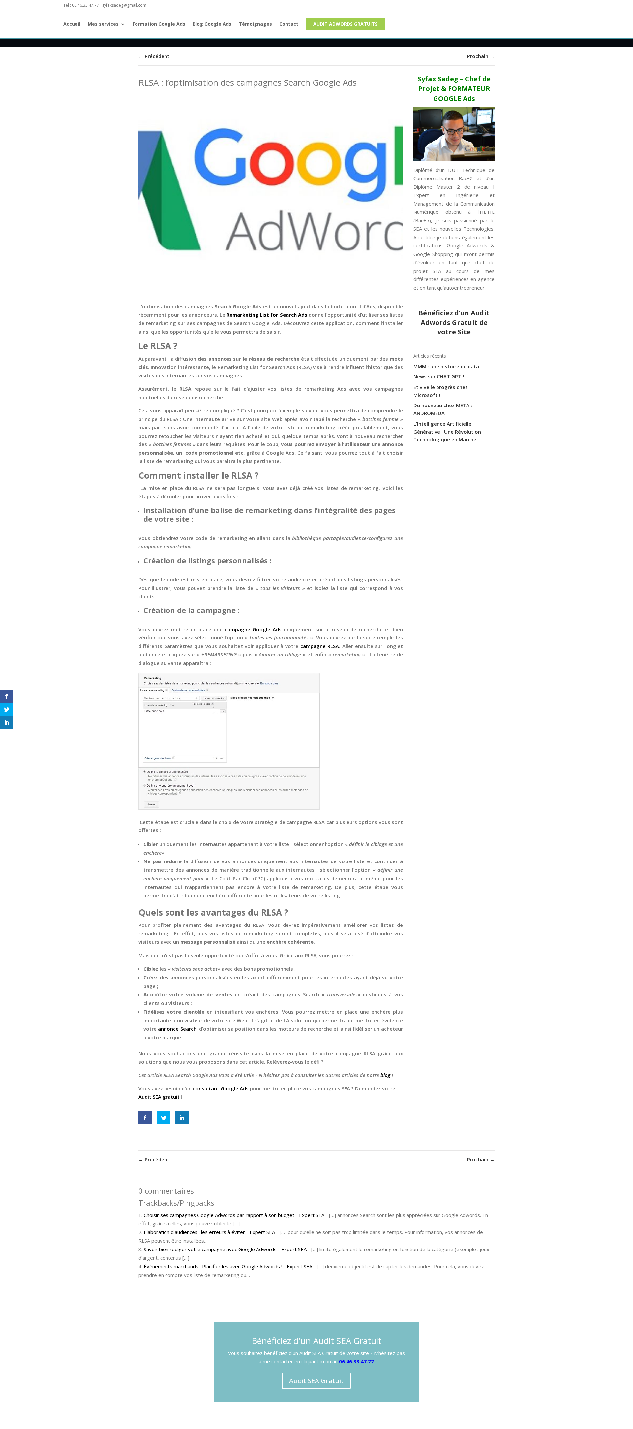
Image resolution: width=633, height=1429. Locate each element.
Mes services (103, 24)
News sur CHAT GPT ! (438, 376)
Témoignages (255, 24)
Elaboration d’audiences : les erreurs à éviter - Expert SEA (209, 1232)
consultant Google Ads (221, 1088)
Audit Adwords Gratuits (345, 24)
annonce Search (177, 1028)
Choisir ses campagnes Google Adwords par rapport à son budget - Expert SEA (234, 1215)
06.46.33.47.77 (356, 1361)
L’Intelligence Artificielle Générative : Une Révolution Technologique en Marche (447, 431)
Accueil (71, 24)
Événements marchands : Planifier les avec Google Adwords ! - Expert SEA (228, 1266)
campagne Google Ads (253, 629)
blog (385, 1075)
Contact (288, 24)
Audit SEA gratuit (159, 1096)
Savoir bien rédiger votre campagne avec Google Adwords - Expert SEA (225, 1249)
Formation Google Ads (159, 24)
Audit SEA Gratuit (316, 1380)
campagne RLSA (319, 646)
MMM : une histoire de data (446, 366)
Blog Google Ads (212, 24)
